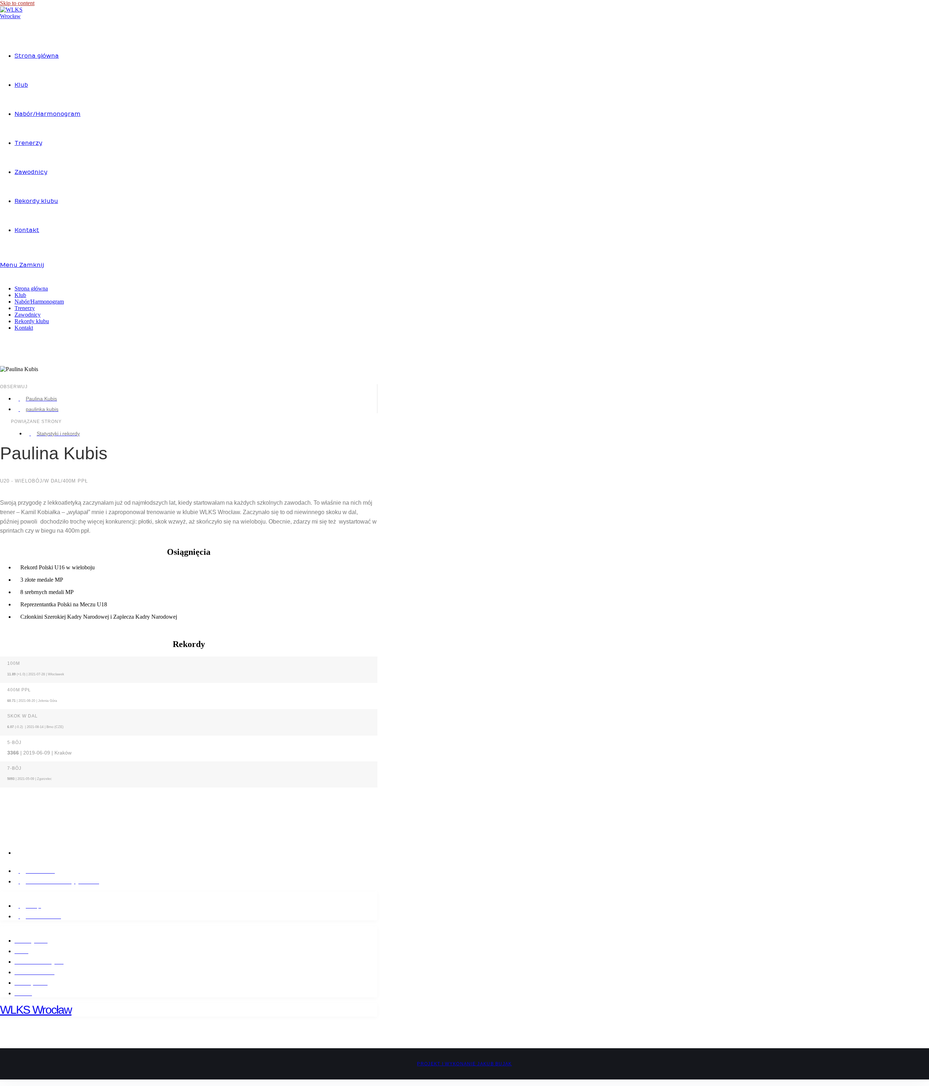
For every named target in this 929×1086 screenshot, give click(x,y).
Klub (20, 295)
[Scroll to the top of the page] (2, 1082)
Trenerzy (25, 308)
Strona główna (31, 288)
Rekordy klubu (32, 321)
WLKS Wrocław (35, 1009)
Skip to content (17, 3)
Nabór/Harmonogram (39, 301)
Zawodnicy (28, 315)
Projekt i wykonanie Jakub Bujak (464, 1063)
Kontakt (24, 328)
